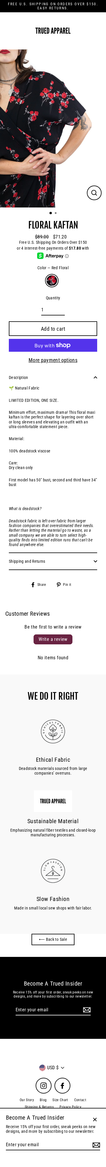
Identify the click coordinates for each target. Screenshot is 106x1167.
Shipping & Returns (39, 1107)
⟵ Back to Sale (53, 939)
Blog (43, 1100)
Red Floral (52, 280)
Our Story (27, 1100)
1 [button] (50, 213)
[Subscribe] (86, 1010)
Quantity (53, 298)
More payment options (53, 360)
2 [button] (56, 213)
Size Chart (60, 1100)
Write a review (53, 639)
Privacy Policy (70, 1107)
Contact (80, 1100)
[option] (53, 128)
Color (53, 267)
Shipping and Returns (27, 561)
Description (18, 377)
